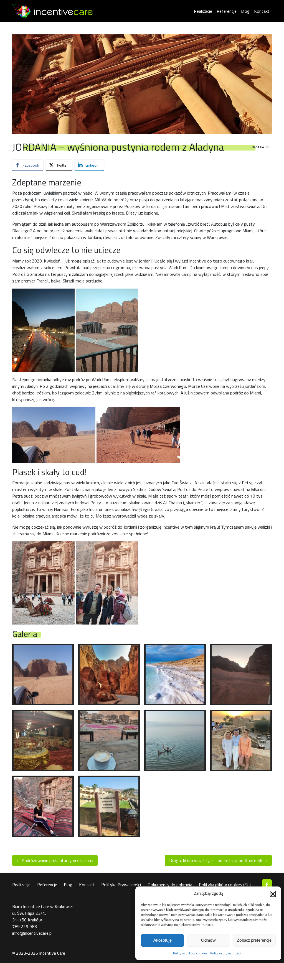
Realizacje (203, 11)
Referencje (227, 11)
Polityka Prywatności (121, 884)
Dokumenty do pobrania (170, 884)
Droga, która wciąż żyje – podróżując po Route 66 (216, 860)
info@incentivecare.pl (32, 933)
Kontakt (262, 11)
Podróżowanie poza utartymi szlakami (57, 860)
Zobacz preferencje (254, 940)
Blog (245, 11)
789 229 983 (24, 926)
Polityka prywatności (225, 953)
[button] (273, 893)
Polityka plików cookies (190, 953)
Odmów (208, 940)
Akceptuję (162, 940)
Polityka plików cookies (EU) (225, 884)
